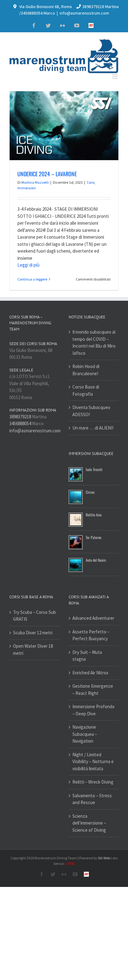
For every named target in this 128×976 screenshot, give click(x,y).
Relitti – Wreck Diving (92, 782)
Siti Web (104, 858)
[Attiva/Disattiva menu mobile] (115, 76)
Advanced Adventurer (93, 618)
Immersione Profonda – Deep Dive (93, 710)
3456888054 (20, 423)
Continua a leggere (32, 279)
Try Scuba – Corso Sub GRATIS (34, 615)
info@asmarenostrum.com (84, 13)
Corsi (90, 182)
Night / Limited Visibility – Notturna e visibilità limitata (93, 761)
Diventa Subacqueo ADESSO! (91, 410)
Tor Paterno (93, 537)
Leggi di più (28, 265)
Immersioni (26, 188)
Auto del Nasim (96, 560)
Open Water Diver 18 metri (33, 649)
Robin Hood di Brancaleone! (85, 369)
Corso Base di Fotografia (85, 390)
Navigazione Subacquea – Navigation (84, 734)
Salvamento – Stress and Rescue (92, 799)
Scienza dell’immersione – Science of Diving (89, 823)
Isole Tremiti (94, 469)
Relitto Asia (94, 514)
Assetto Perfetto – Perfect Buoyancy (90, 635)
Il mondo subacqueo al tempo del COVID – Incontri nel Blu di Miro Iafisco (94, 342)
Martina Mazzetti (35, 182)
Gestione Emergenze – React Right (92, 689)
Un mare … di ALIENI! (92, 428)
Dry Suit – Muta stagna (87, 655)
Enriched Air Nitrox (90, 673)
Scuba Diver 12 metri (33, 633)
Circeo (90, 492)
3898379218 (20, 417)
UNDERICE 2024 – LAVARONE (47, 174)
